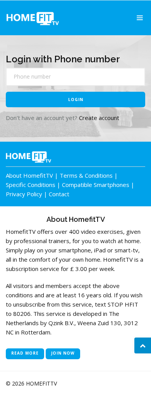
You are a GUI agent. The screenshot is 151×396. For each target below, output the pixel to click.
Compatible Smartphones (95, 185)
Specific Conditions (30, 185)
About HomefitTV (29, 175)
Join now (63, 353)
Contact (59, 194)
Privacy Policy (24, 194)
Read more (25, 353)
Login (75, 99)
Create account (99, 118)
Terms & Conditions (86, 175)
